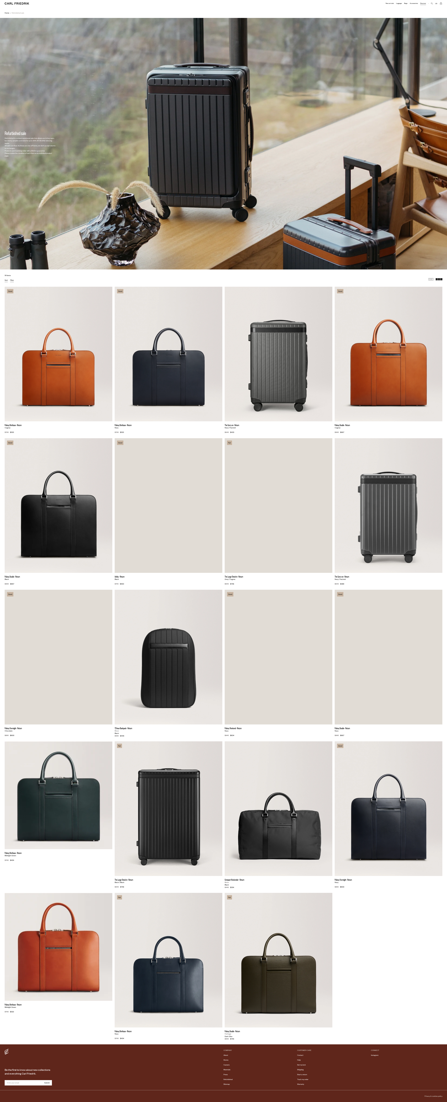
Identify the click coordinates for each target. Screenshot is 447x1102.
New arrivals (390, 3)
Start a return (302, 1074)
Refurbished (228, 1079)
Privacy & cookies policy (433, 1096)
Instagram (374, 1055)
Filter (12, 280)
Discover (423, 3)
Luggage (399, 3)
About (226, 1055)
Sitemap (227, 1084)
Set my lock (301, 1065)
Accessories (414, 3)
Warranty (300, 1084)
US (436, 3)
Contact (300, 1055)
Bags (405, 3)
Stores (226, 1060)
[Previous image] (8, 350)
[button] (441, 3)
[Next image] (108, 350)
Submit (47, 1083)
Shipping (300, 1069)
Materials (227, 1069)
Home (7, 13)
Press (226, 1074)
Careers (227, 1065)
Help (299, 1060)
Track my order (302, 1079)
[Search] (432, 4)
